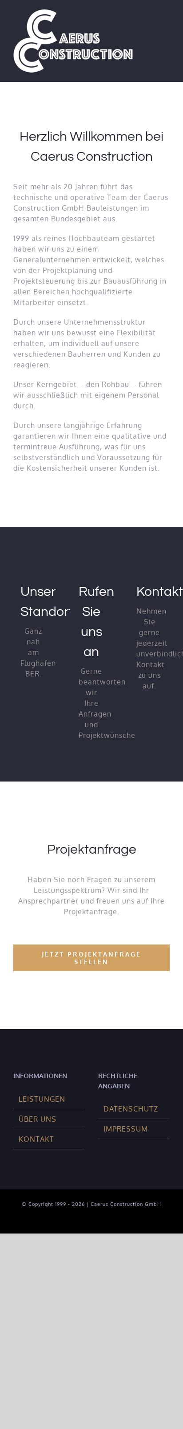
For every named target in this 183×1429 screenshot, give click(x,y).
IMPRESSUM (125, 1128)
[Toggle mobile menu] (166, 23)
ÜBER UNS (37, 1119)
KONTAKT (36, 1139)
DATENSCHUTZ (130, 1108)
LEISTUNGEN (42, 1099)
